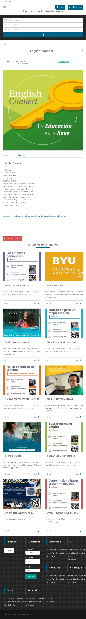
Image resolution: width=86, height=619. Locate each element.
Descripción (8, 155)
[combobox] (43, 25)
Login (61, 7)
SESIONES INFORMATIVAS (60, 399)
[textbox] (12, 25)
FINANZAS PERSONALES (17, 285)
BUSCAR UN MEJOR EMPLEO (61, 456)
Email (27, 567)
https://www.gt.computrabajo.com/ (59, 550)
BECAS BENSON (13, 456)
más (35, 303)
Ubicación (29, 557)
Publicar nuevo (76, 7)
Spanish (9, 550)
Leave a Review (63, 61)
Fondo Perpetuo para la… (17, 342)
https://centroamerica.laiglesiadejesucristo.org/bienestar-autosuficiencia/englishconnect (34, 216)
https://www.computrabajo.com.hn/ (59, 576)
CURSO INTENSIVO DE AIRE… (19, 512)
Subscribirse (31, 576)
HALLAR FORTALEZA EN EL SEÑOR (22, 399)
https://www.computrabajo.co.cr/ (16, 598)
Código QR (21, 155)
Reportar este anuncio (13, 238)
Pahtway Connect (56, 285)
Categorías (29, 549)
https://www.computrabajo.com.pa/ (38, 598)
